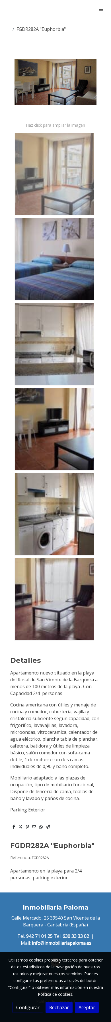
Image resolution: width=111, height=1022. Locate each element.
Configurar (28, 1007)
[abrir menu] (101, 10)
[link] (23, 10)
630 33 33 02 (76, 936)
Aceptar (87, 1007)
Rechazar (59, 1007)
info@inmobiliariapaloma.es (61, 943)
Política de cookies (55, 994)
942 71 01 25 (39, 936)
